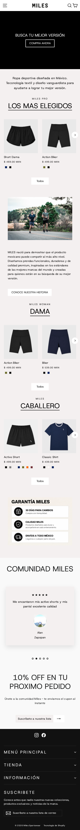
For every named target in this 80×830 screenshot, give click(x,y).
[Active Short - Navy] (18, 467)
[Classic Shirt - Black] (44, 467)
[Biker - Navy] (48, 372)
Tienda (13, 765)
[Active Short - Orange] (27, 467)
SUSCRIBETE (19, 792)
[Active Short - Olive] (23, 467)
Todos (40, 181)
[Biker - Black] (44, 372)
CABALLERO (40, 406)
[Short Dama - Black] (10, 167)
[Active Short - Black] (6, 467)
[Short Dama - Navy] (6, 167)
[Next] (75, 135)
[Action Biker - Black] (48, 167)
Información (22, 777)
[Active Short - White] (14, 467)
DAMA (40, 311)
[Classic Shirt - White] (48, 467)
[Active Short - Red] (31, 467)
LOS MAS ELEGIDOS (40, 106)
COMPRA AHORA (40, 43)
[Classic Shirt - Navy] (52, 467)
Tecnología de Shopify (54, 825)
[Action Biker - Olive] (44, 167)
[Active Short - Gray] (10, 467)
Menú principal (25, 752)
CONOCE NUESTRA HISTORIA (29, 292)
